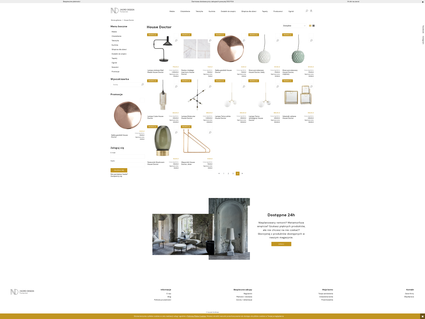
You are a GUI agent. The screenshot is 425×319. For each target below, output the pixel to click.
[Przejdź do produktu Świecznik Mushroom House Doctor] (163, 142)
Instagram (423, 40)
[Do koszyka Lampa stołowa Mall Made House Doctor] (176, 35)
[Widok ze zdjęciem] (310, 25)
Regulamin (248, 293)
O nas (168, 293)
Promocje (115, 71)
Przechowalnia (327, 300)
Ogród (114, 63)
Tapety (114, 58)
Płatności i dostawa (244, 297)
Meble (114, 32)
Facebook (423, 29)
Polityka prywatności (162, 300)
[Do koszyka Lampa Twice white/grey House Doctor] (277, 81)
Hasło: (113, 161)
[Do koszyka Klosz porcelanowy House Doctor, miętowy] (311, 35)
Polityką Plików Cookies (196, 316)
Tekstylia (115, 40)
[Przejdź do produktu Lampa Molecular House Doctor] (197, 96)
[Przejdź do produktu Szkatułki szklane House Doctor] (298, 96)
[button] (176, 40)
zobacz (281, 244)
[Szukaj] (142, 84)
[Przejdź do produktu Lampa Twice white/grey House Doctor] (264, 96)
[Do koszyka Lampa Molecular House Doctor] (210, 81)
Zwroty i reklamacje (244, 300)
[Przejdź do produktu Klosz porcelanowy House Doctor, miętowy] (298, 50)
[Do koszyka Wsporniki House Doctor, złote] (210, 127)
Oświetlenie (116, 36)
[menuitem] (172, 11)
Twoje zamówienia (325, 293)
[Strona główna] (138, 11)
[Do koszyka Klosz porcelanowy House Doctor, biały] (277, 35)
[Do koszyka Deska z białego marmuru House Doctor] (210, 35)
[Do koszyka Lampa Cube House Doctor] (176, 81)
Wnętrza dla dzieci (119, 49)
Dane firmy (409, 293)
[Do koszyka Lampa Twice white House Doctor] (244, 81)
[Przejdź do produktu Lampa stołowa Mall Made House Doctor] (163, 50)
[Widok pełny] (313, 25)
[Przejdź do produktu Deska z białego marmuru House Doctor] (197, 50)
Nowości (115, 67)
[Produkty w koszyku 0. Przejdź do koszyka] (302, 11)
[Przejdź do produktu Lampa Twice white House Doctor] (230, 96)
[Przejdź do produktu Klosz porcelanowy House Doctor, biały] (264, 50)
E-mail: (113, 153)
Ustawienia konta (326, 297)
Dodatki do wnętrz (119, 54)
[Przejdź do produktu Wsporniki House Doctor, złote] (197, 142)
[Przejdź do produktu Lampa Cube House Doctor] (163, 96)
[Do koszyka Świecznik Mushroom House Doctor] (176, 127)
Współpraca (409, 297)
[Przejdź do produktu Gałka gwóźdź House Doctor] (128, 115)
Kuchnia (115, 45)
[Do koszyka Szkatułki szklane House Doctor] (311, 81)
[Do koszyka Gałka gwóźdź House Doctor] (142, 100)
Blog (169, 297)
